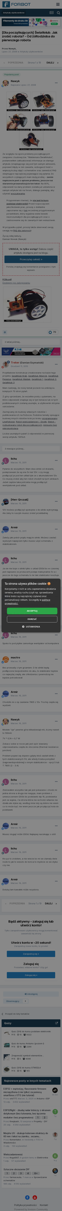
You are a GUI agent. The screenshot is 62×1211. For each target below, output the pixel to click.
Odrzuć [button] (32, 619)
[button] (31, 626)
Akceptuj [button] (32, 611)
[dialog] (31, 605)
